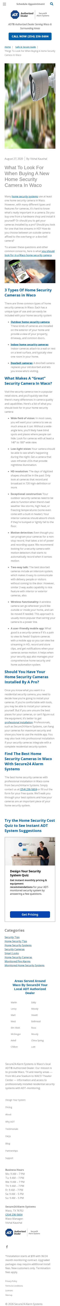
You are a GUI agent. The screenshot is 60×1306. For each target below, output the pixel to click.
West (13, 1021)
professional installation (19, 722)
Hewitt (34, 1015)
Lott (33, 1046)
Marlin (14, 1002)
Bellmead (36, 1021)
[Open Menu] (4, 4)
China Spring (37, 1040)
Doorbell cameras (21, 363)
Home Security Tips (16, 941)
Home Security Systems (18, 945)
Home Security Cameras (18, 957)
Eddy (33, 1002)
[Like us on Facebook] (6, 1247)
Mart (13, 1015)
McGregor (16, 1034)
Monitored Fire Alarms (17, 961)
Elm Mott (15, 1027)
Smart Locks (12, 953)
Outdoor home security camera (30, 322)
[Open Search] (51, 3)
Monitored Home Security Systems (24, 965)
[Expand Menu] (32, 21)
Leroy (13, 1008)
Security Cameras (15, 949)
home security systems (25, 196)
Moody (34, 1008)
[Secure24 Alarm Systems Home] (30, 14)
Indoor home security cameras (29, 344)
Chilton (14, 1046)
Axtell (13, 1040)
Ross (33, 1027)
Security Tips (12, 937)
